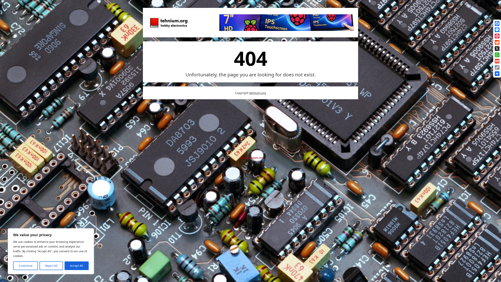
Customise (25, 266)
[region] (51, 251)
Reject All (51, 266)
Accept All (76, 266)
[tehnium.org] (168, 27)
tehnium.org (257, 93)
